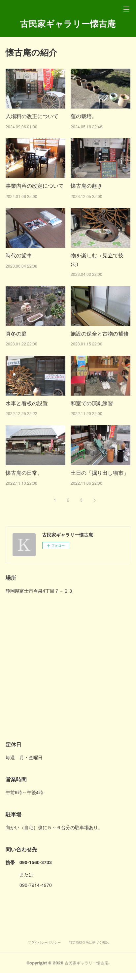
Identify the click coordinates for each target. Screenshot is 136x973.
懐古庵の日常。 (24, 472)
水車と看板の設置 (27, 403)
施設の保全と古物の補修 (100, 333)
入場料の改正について (32, 116)
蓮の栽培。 (84, 116)
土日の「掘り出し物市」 (100, 472)
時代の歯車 (19, 255)
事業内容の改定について (35, 185)
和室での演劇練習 (92, 403)
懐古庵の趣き (86, 185)
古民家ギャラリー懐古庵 (68, 23)
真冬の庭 (16, 333)
